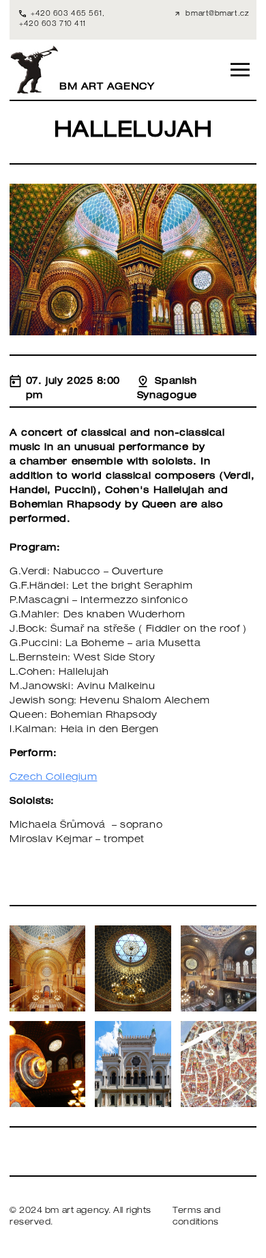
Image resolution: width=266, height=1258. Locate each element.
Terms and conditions (196, 1217)
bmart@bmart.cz (217, 14)
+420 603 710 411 (52, 24)
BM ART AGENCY (106, 87)
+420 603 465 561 (66, 14)
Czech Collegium (53, 778)
